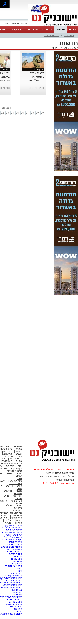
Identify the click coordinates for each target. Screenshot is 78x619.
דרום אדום (16, 515)
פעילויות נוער (15, 480)
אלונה (19, 461)
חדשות (60, 29)
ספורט (18, 498)
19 (37, 112)
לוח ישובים (15, 483)
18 (32, 112)
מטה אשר (7, 461)
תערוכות (18, 475)
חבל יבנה (14, 458)
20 (42, 112)
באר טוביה (6, 449)
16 (22, 112)
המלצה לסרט (15, 542)
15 (17, 112)
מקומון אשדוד (15, 589)
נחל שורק (7, 451)
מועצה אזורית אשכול (11, 580)
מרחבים (10, 466)
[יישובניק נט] (51, 460)
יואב (20, 466)
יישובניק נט (70, 47)
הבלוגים (8, 520)
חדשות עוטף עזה (13, 575)
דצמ (8, 107)
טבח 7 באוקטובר (13, 566)
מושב (19, 568)
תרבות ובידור (14, 470)
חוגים (19, 485)
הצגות (9, 473)
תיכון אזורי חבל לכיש (11, 527)
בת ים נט (17, 594)
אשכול (19, 449)
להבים (19, 453)
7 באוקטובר (16, 563)
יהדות (19, 520)
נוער (19, 478)
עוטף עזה (15, 29)
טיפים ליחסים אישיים (11, 546)
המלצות (8, 505)
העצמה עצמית (14, 549)
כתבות (19, 473)
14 (12, 112)
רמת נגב (7, 453)
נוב (3, 107)
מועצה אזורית (15, 573)
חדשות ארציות (51, 35)
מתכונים (8, 490)
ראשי (72, 29)
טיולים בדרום (15, 554)
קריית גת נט (16, 606)
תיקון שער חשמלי (13, 534)
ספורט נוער (16, 500)
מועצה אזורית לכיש (12, 585)
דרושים (9, 485)
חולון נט (18, 609)
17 (27, 112)
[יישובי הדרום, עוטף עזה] (53, 25)
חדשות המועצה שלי (38, 29)
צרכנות (18, 508)
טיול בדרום (16, 558)
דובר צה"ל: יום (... (35, 80)
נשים (19, 503)
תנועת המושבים (13, 530)
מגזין (19, 488)
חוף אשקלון (16, 468)
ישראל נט (17, 592)
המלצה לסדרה (14, 544)
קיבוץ (19, 570)
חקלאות (7, 522)
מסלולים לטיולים (14, 551)
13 (7, 112)
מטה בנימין (7, 456)
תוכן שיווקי (17, 510)
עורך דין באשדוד (14, 604)
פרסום (18, 611)
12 (2, 112)
